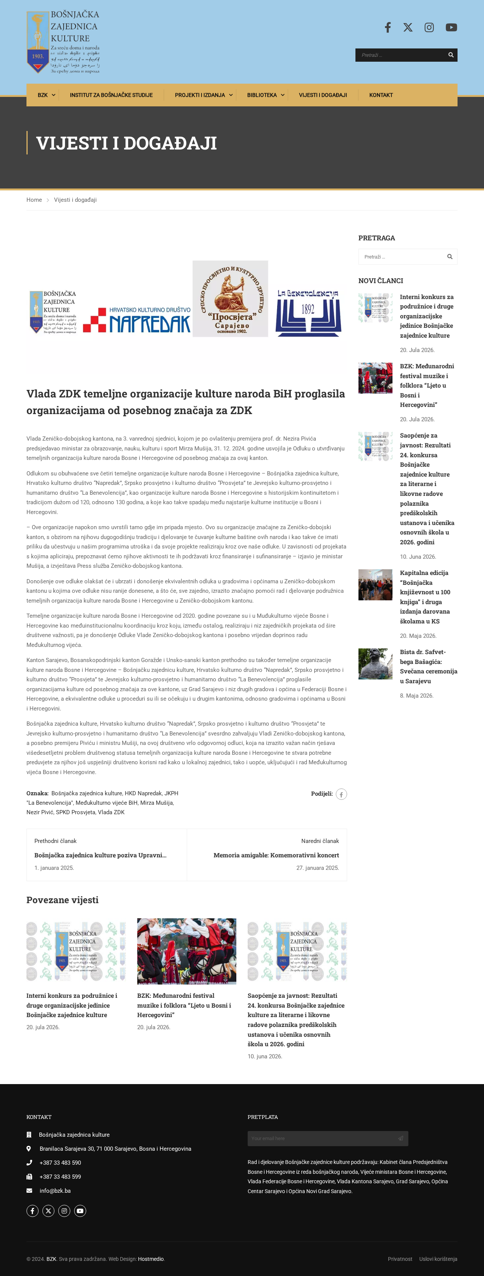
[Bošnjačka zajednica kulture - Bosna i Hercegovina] (63, 41)
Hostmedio (151, 1259)
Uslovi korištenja (438, 1259)
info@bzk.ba (55, 1190)
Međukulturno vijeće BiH (107, 802)
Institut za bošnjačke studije (111, 95)
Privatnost (400, 1259)
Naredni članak (320, 841)
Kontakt (381, 95)
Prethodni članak (55, 841)
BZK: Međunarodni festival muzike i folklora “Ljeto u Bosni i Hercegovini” (184, 1005)
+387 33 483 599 (60, 1176)
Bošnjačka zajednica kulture (86, 793)
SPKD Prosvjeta (75, 812)
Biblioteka (262, 95)
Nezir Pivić (39, 812)
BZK (43, 95)
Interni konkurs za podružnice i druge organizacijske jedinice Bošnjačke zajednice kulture (71, 1005)
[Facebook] (341, 794)
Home (34, 199)
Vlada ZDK (111, 812)
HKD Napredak (143, 793)
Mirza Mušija (156, 802)
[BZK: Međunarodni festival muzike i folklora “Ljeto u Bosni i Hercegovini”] (187, 951)
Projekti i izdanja (200, 95)
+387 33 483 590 (60, 1162)
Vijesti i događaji (323, 95)
